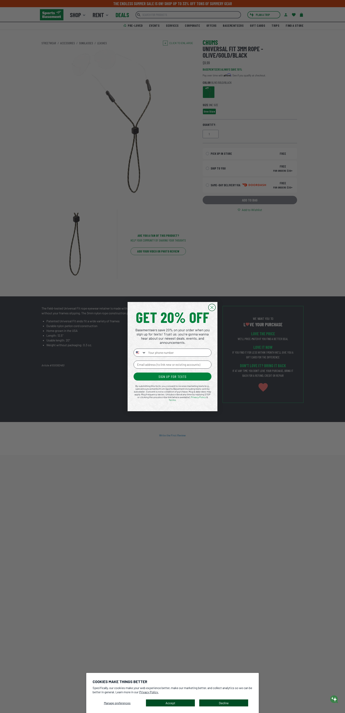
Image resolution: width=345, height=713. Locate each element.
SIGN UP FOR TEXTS (172, 376)
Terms (172, 399)
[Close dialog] (211, 307)
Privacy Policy (198, 397)
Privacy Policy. (149, 692)
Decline (224, 703)
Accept (170, 703)
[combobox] (140, 352)
